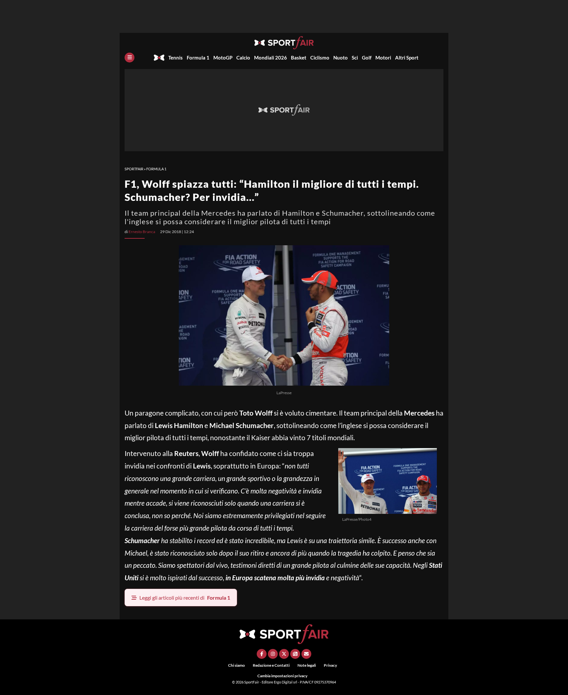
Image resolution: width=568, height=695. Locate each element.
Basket (298, 57)
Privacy (330, 665)
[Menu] (129, 57)
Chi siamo (236, 665)
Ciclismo (319, 57)
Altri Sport (406, 57)
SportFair (134, 169)
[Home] (159, 57)
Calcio (243, 57)
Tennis (175, 57)
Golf (366, 57)
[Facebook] (262, 654)
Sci (355, 57)
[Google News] (295, 654)
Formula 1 (198, 57)
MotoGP (222, 57)
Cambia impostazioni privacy (282, 675)
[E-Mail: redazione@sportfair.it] (306, 654)
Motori (383, 57)
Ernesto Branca (142, 231)
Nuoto (340, 57)
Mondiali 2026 (270, 57)
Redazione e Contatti (271, 665)
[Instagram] (273, 654)
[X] (284, 654)
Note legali (306, 665)
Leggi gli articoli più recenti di (184, 597)
